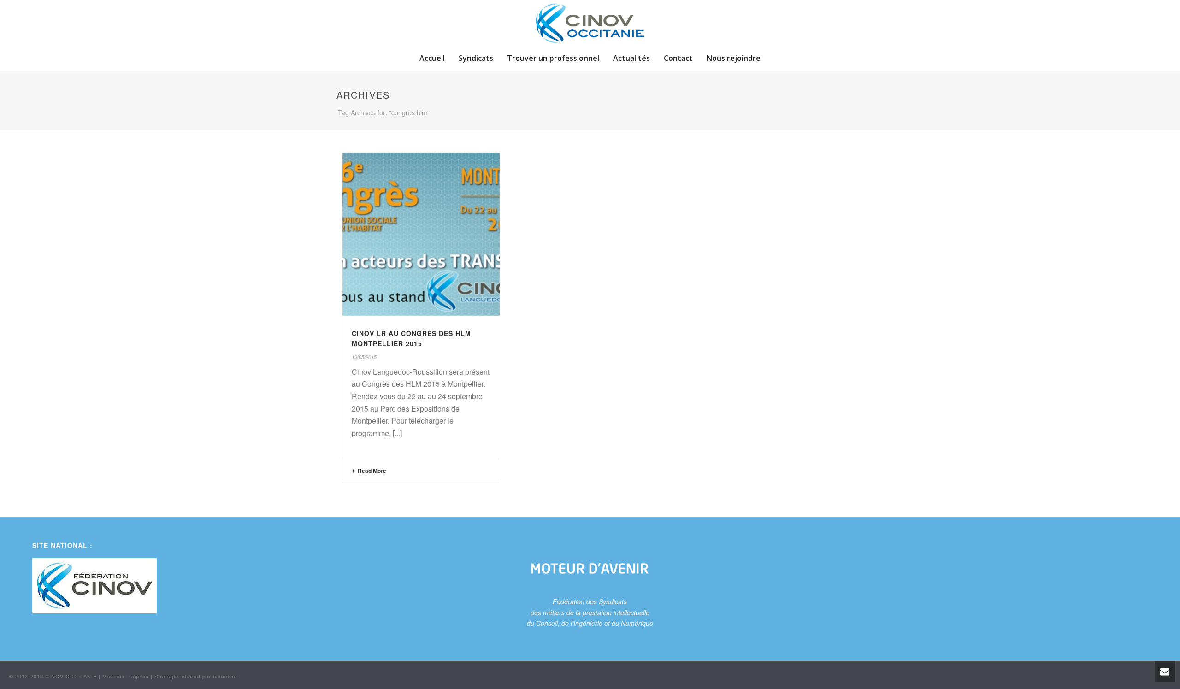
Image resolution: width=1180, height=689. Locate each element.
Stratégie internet (177, 676)
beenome (225, 676)
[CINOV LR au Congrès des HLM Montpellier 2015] (421, 234)
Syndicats (476, 58)
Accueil (432, 58)
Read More (372, 470)
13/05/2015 (364, 356)
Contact (678, 58)
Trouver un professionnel (553, 58)
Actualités (631, 58)
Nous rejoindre (734, 58)
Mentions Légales (125, 676)
